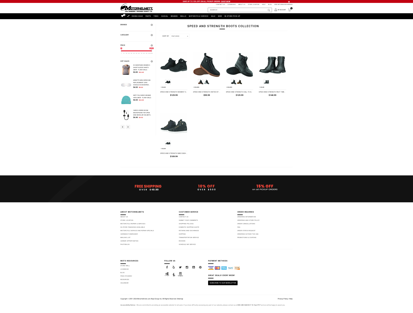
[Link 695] (126, 115)
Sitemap (180, 299)
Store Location (253, 4)
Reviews (182, 241)
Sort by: (165, 36)
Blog (270, 4)
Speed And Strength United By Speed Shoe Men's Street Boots (206, 92)
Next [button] (128, 127)
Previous (162, 82)
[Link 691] (126, 85)
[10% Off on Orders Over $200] (206, 187)
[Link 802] (174, 267)
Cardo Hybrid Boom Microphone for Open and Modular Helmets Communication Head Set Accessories (141, 113)
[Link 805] (194, 267)
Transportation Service (189, 237)
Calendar (124, 283)
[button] (280, 10)
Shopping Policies (186, 223)
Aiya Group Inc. (156, 299)
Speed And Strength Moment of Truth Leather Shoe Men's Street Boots (174, 92)
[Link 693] (126, 100)
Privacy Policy (283, 299)
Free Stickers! (126, 276)
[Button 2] (269, 10)
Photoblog (125, 244)
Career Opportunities (129, 241)
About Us (241, 4)
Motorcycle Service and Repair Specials (137, 230)
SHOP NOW (225, 1)
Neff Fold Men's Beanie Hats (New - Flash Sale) (142, 96)
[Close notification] (289, 2)
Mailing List (125, 237)
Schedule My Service (187, 244)
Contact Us (220, 4)
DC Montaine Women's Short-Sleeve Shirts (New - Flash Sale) (141, 67)
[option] (136, 71)
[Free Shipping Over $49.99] (148, 187)
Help (263, 4)
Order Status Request (246, 230)
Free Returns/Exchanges (283, 4)
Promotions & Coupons (246, 237)
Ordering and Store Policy (248, 220)
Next (186, 82)
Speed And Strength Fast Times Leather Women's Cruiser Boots (272, 92)
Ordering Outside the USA (248, 234)
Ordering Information (246, 217)
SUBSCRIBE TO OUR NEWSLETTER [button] (223, 283)
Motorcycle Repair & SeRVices (132, 223)
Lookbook (124, 269)
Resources (124, 279)
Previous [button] (122, 127)
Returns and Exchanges (189, 230)
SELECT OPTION (180, 100)
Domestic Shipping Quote (189, 227)
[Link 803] (180, 267)
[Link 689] (126, 70)
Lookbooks (232, 4)
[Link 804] (187, 267)
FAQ (238, 227)
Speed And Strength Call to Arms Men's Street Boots (239, 92)
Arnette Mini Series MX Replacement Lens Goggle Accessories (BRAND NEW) (142, 82)
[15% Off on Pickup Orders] (265, 187)
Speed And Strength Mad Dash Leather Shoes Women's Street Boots (174, 153)
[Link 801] (167, 267)
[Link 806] (200, 267)
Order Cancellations (246, 223)
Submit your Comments (188, 220)
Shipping (182, 234)
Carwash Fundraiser (129, 234)
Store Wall (125, 265)
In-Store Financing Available (132, 227)
